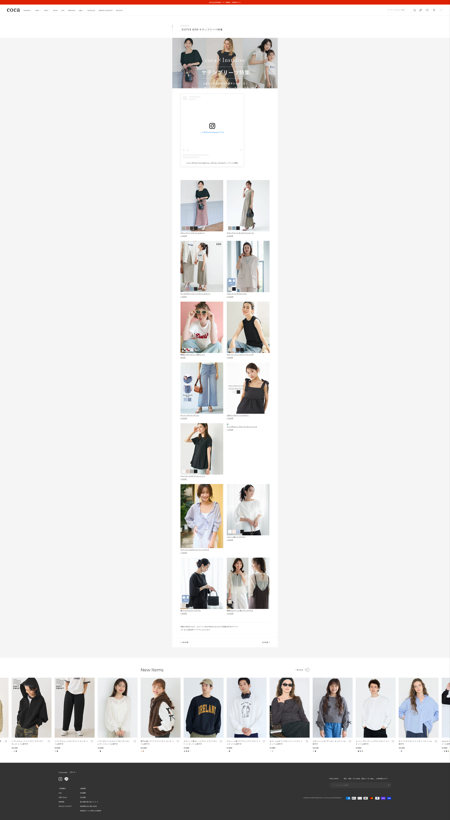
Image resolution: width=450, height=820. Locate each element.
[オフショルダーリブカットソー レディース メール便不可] (290, 708)
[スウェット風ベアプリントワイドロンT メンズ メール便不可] (247, 708)
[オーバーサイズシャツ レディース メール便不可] (419, 708)
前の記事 (185, 642)
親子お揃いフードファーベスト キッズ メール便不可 (157, 742)
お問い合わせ (63, 797)
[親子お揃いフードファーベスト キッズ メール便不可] (161, 708)
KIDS (46, 10)
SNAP (55, 10)
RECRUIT (119, 10)
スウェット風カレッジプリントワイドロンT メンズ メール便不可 (201, 742)
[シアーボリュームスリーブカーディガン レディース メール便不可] (118, 708)
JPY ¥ (72, 772)
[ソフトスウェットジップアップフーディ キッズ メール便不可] (32, 708)
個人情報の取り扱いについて (89, 802)
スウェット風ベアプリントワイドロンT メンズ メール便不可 (243, 742)
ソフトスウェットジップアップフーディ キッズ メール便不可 (28, 742)
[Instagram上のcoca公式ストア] (60, 780)
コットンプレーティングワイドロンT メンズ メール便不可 (372, 742)
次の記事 (265, 642)
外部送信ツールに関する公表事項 (90, 811)
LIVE (62, 10)
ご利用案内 (62, 788)
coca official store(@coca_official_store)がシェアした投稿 (212, 163)
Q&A (80, 10)
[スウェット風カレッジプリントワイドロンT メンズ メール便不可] (204, 708)
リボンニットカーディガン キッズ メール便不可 (329, 742)
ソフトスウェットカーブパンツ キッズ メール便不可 (71, 742)
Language (63, 772)
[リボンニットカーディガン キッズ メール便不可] (333, 708)
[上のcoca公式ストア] (66, 780)
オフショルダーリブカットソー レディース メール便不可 (286, 742)
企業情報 (83, 788)
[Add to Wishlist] (5, 741)
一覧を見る (299, 670)
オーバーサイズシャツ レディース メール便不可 (415, 742)
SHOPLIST (91, 10)
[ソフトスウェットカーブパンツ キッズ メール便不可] (75, 708)
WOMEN (26, 10)
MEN (37, 10)
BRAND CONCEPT (105, 10)
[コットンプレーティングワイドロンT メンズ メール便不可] (376, 708)
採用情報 (61, 802)
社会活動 (83, 797)
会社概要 (83, 793)
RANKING (71, 10)
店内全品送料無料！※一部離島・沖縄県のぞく (225, 2)
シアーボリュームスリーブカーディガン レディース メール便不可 (114, 742)
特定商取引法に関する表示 (88, 806)
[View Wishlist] (429, 10)
